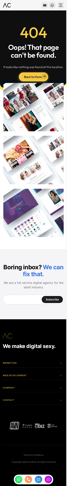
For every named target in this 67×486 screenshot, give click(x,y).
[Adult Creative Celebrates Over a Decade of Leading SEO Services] (13, 423)
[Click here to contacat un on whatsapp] (49, 5)
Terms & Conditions (32, 453)
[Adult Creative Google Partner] (51, 423)
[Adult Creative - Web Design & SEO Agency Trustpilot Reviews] (26, 424)
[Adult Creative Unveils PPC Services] (38, 424)
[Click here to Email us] (42, 5)
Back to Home (32, 82)
